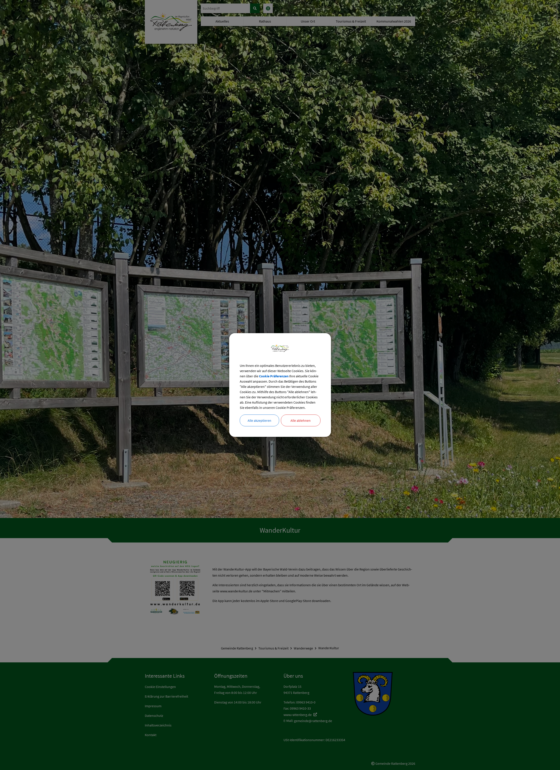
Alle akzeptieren (259, 420)
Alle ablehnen (300, 420)
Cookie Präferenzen (274, 376)
